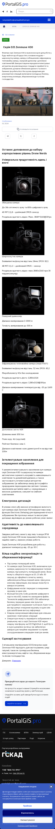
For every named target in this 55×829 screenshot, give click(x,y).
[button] (51, 786)
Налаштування (27, 820)
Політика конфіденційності (27, 826)
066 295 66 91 (19, 773)
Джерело (16, 660)
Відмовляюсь (27, 813)
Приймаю (27, 806)
